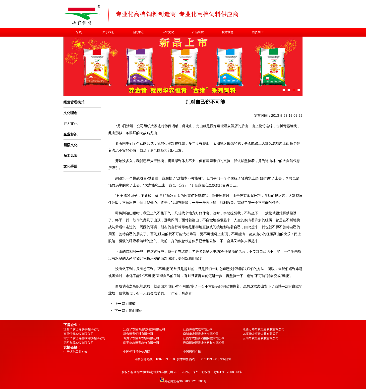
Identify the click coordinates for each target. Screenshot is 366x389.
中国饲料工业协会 (75, 351)
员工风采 (70, 156)
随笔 (131, 304)
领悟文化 (70, 145)
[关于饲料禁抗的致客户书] (284, 90)
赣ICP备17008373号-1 (229, 372)
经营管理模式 (73, 102)
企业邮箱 (225, 359)
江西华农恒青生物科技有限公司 (144, 329)
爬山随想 (135, 311)
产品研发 (198, 32)
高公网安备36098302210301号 (185, 381)
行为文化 (70, 123)
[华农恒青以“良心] (299, 90)
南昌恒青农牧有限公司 (78, 333)
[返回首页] (81, 24)
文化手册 (70, 166)
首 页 (78, 32)
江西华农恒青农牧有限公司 (81, 329)
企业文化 (168, 32)
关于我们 (108, 32)
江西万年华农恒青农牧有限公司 (264, 329)
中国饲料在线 (192, 351)
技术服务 (228, 32)
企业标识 (70, 134)
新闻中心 (138, 32)
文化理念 (70, 113)
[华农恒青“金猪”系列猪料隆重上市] (294, 90)
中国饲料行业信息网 (136, 351)
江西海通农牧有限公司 (198, 329)
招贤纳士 (258, 32)
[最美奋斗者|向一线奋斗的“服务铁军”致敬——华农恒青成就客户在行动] (289, 90)
